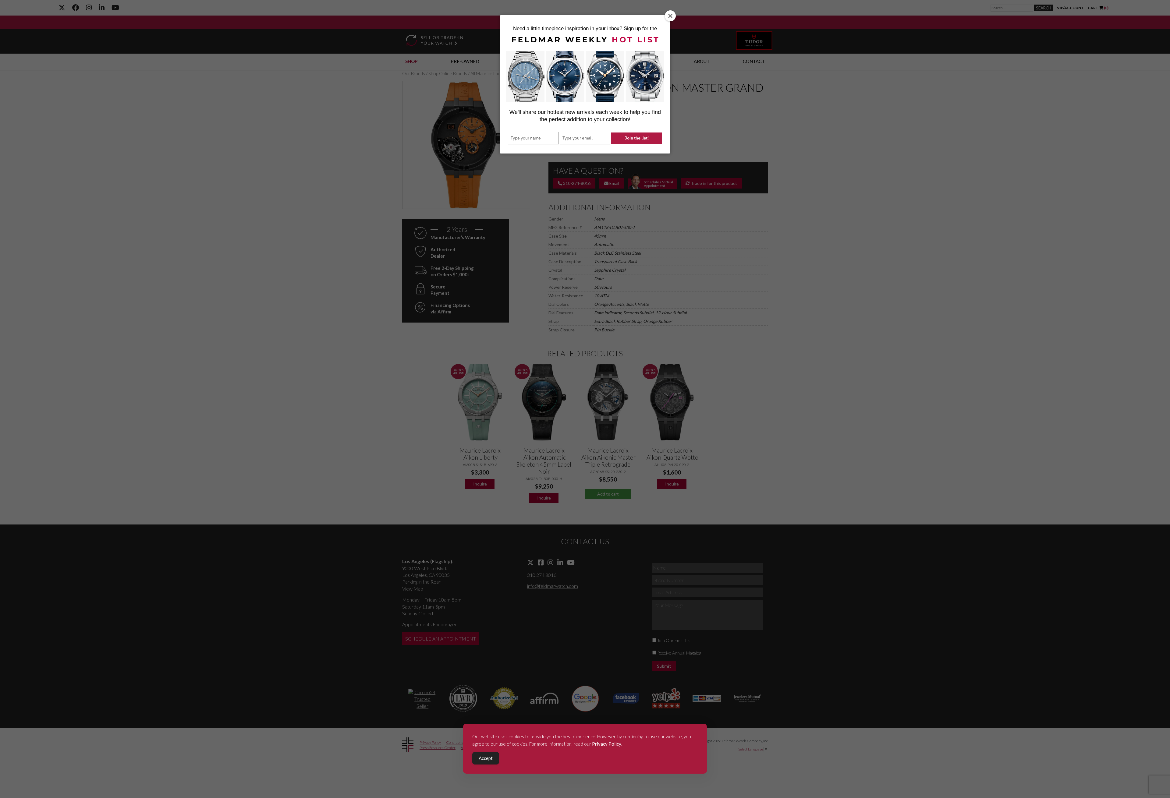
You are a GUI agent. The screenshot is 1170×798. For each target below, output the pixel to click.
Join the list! (637, 138)
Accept (486, 758)
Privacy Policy (606, 744)
